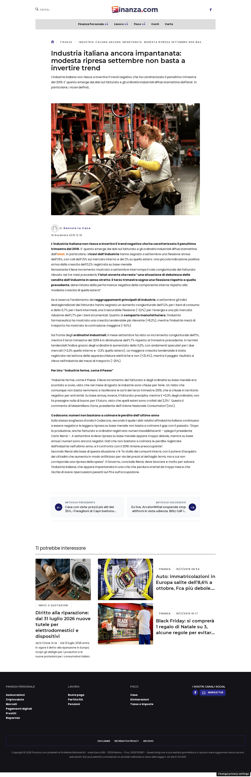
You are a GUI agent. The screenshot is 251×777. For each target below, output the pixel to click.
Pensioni (74, 704)
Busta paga (76, 695)
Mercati (11, 704)
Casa (133, 695)
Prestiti (11, 713)
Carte (169, 24)
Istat (61, 254)
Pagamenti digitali (19, 709)
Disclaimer (104, 741)
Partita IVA (75, 699)
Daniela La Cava (77, 228)
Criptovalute (15, 699)
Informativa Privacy (126, 741)
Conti (155, 24)
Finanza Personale (91, 24)
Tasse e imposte (141, 704)
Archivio (148, 741)
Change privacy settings (233, 773)
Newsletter (215, 692)
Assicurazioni (15, 695)
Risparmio (13, 718)
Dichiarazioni (139, 699)
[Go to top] (215, 764)
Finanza (66, 42)
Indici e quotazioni (53, 605)
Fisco (137, 24)
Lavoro (119, 24)
